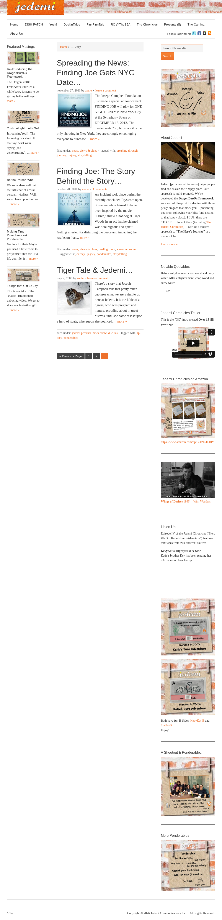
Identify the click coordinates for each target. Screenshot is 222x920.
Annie (88, 90)
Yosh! (53, 24)
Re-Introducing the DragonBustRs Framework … (20, 72)
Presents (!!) (171, 24)
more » (95, 139)
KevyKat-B (197, 720)
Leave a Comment (105, 90)
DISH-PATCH (34, 24)
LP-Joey (72, 155)
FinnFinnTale (95, 24)
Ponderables (104, 254)
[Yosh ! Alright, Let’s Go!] (23, 117)
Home (14, 24)
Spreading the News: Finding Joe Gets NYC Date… (95, 72)
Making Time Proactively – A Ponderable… (17, 235)
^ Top (10, 913)
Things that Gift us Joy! (23, 285)
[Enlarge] (209, 468)
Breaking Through (127, 150)
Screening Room (126, 249)
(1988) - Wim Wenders (186, 501)
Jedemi (35, 7)
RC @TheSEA (120, 24)
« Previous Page (70, 356)
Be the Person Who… (22, 179)
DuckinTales (72, 24)
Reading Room (107, 249)
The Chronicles (146, 24)
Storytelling (85, 155)
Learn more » (169, 244)
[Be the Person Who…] (23, 169)
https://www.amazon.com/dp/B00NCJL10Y (187, 442)
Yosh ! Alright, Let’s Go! (23, 128)
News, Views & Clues (84, 150)
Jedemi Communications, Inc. (169, 913)
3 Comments (99, 189)
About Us (15, 33)
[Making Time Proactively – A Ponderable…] (23, 220)
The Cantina (194, 24)
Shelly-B (166, 725)
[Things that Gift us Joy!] (23, 275)
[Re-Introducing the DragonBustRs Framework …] (23, 58)
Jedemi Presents (81, 333)
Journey (61, 155)
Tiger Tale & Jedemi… (95, 270)
